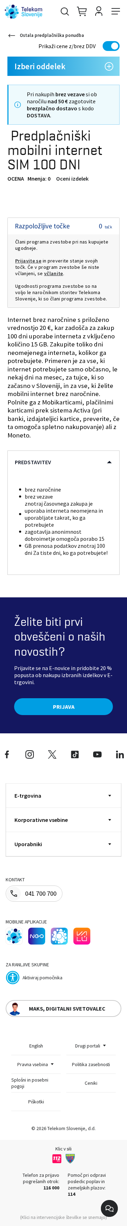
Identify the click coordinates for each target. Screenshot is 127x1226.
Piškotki (36, 1101)
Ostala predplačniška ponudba (52, 35)
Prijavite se (28, 261)
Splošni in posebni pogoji (29, 1083)
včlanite (53, 273)
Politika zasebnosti (91, 1064)
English (36, 1046)
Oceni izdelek (72, 178)
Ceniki (91, 1083)
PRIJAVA (63, 706)
